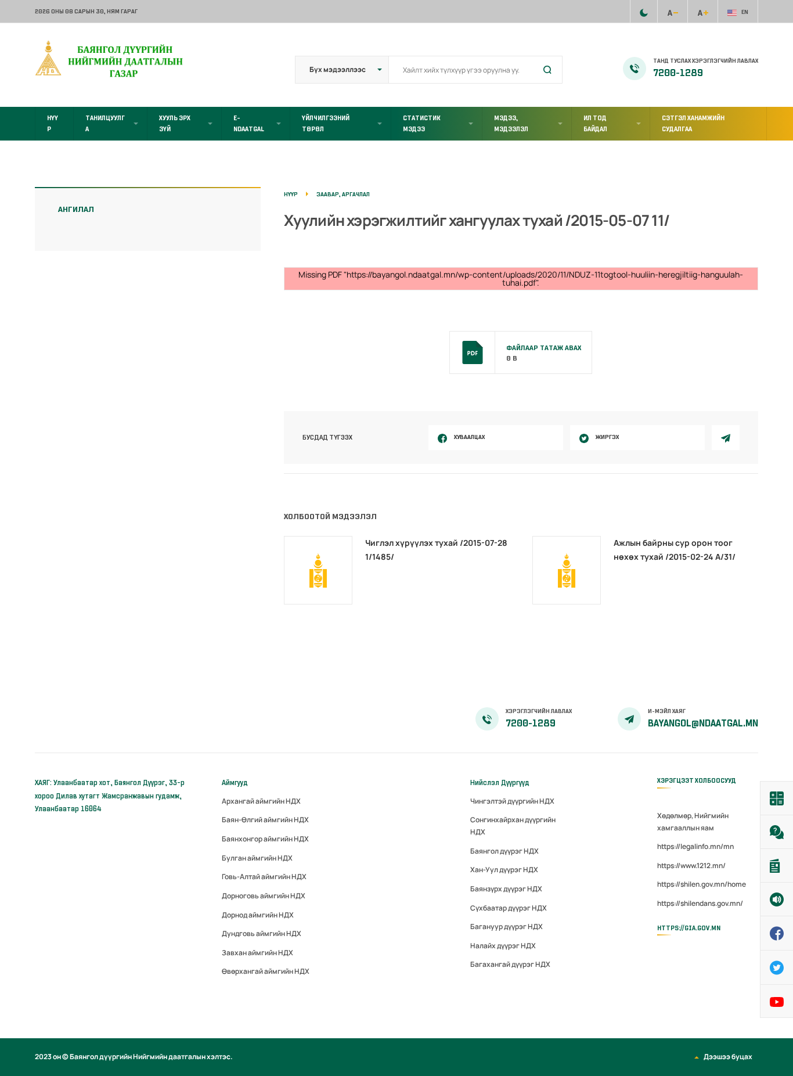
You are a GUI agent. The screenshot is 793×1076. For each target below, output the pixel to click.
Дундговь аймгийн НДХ (261, 933)
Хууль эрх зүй (174, 123)
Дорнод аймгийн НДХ (258, 915)
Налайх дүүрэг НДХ (503, 946)
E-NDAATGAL (248, 123)
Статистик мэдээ (422, 123)
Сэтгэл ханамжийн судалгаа (693, 123)
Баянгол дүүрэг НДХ (504, 851)
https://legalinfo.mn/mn (695, 846)
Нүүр (52, 123)
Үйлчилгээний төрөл (325, 123)
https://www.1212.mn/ (691, 865)
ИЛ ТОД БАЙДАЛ (595, 123)
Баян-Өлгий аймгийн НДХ (265, 820)
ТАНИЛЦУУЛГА (105, 123)
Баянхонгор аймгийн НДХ (265, 839)
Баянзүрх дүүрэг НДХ (506, 889)
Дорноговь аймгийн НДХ (263, 896)
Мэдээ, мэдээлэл (511, 123)
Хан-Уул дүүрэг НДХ (504, 870)
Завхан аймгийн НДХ (257, 953)
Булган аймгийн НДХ (257, 858)
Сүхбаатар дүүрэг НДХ (508, 908)
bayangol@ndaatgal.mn (703, 723)
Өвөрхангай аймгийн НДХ (265, 971)
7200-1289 (678, 73)
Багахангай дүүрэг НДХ (510, 964)
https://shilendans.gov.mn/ (700, 903)
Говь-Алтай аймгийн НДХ (264, 876)
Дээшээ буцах (728, 1056)
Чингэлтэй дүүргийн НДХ (512, 801)
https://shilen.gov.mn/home (701, 884)
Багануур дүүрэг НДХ (506, 926)
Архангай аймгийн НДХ (261, 801)
